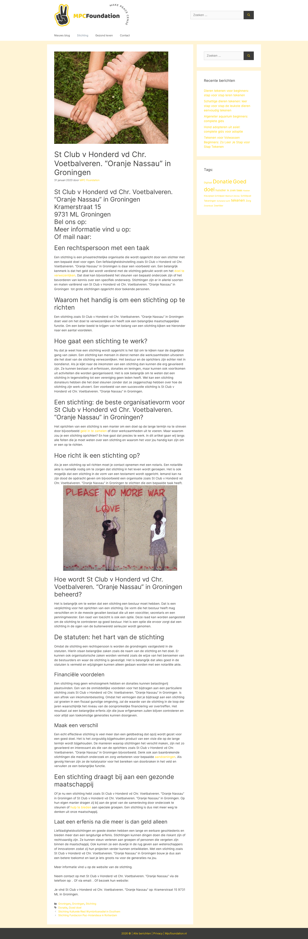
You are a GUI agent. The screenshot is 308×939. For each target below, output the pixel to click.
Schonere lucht (223, 201)
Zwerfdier (218, 205)
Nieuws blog (62, 35)
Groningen (64, 903)
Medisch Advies (232, 196)
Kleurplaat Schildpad (214, 196)
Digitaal (208, 182)
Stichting (82, 35)
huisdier (220, 190)
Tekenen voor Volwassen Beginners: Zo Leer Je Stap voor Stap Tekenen (227, 142)
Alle (136, 933)
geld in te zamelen (93, 431)
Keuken (246, 190)
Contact (125, 35)
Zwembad (208, 206)
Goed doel (75, 907)
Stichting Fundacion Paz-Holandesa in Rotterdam (87, 915)
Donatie (62, 907)
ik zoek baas (234, 190)
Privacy (158, 933)
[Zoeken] (249, 15)
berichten (145, 933)
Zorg (248, 200)
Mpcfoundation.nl (176, 933)
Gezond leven (104, 35)
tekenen (238, 200)
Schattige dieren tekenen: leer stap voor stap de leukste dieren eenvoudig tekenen (227, 105)
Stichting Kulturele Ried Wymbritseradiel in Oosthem (89, 911)
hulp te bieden (80, 807)
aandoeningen (165, 757)
